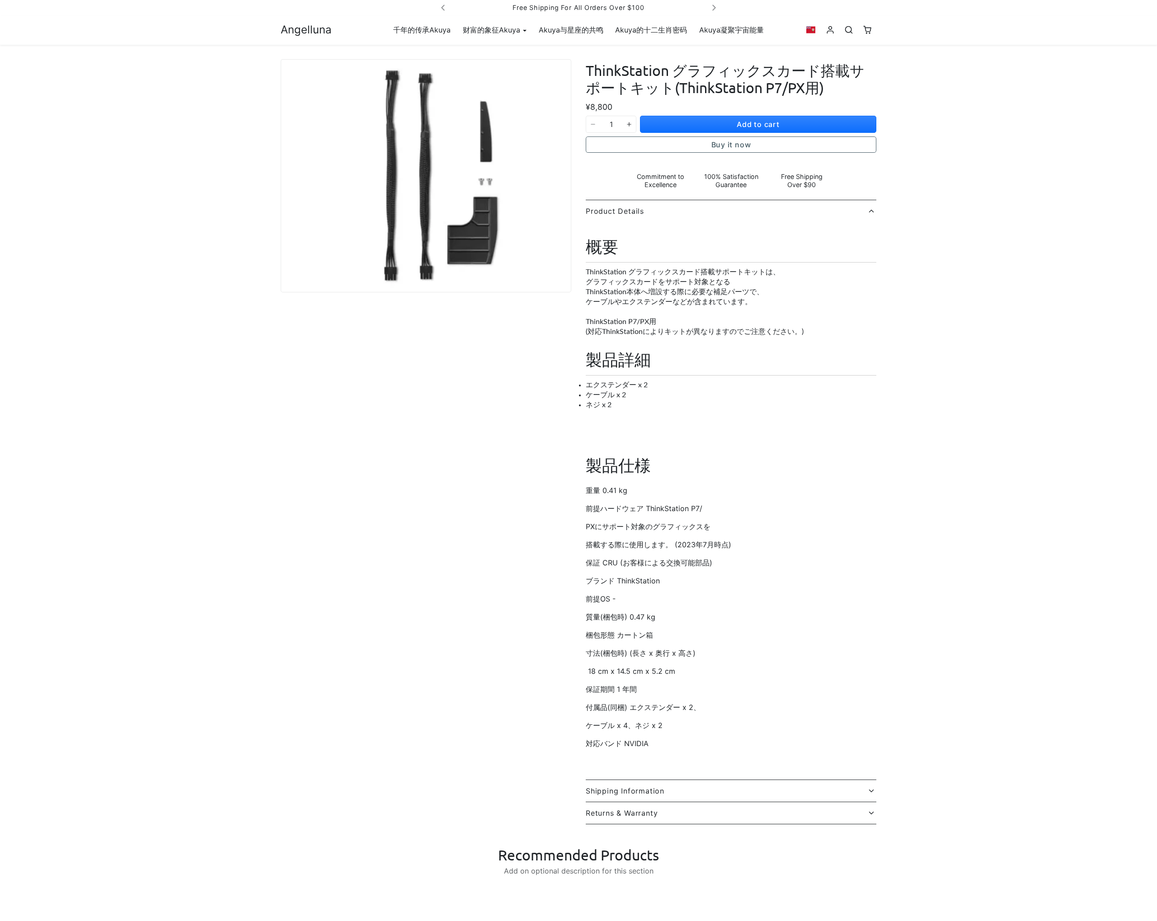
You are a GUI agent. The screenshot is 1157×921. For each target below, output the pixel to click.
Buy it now (731, 144)
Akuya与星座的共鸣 (571, 29)
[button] (811, 30)
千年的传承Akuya (422, 29)
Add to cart (758, 124)
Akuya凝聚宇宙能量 (731, 29)
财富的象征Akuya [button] (492, 29)
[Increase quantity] (629, 124)
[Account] (830, 30)
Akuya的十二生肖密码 (651, 29)
